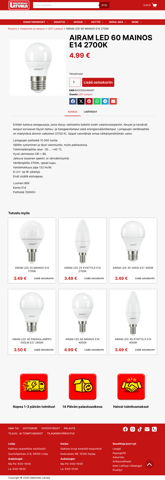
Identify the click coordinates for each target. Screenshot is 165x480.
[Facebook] (125, 429)
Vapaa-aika (116, 22)
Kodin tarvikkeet (34, 22)
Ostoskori (30, 428)
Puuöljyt (117, 469)
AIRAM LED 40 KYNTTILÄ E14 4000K (133, 341)
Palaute (69, 428)
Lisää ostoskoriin (98, 82)
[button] (73, 101)
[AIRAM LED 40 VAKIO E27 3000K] (133, 241)
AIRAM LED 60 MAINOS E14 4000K (82, 341)
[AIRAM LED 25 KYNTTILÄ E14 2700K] (82, 241)
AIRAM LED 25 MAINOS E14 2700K (32, 269)
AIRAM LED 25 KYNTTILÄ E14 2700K (82, 269)
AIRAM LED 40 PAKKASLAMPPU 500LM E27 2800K (32, 341)
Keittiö (95, 22)
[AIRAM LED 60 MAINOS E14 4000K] (82, 313)
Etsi (104, 5)
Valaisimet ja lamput (32, 28)
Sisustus (59, 22)
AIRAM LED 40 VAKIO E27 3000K (133, 267)
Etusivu (12, 28)
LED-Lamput (55, 28)
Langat (117, 448)
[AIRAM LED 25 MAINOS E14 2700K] (32, 241)
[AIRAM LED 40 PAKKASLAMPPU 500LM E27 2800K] (32, 313)
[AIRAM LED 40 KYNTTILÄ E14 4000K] (133, 313)
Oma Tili (13, 428)
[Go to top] (149, 464)
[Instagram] (132, 429)
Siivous (78, 22)
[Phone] (154, 429)
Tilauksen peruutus (61, 433)
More (135, 22)
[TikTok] (139, 429)
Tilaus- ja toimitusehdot (25, 433)
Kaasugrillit (119, 453)
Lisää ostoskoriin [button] (44, 278)
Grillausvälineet (122, 461)
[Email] (147, 429)
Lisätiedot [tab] (90, 111)
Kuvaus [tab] (72, 111)
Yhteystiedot (50, 428)
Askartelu (118, 457)
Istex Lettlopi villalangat (127, 465)
